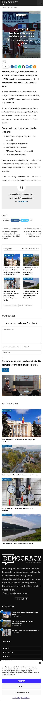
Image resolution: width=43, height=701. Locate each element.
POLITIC (7, 648)
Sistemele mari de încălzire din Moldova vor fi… (26, 630)
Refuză (21, 687)
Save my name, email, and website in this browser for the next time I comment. (21, 363)
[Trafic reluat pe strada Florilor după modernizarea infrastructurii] (31, 260)
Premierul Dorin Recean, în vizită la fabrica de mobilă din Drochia (32, 234)
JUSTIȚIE (7, 656)
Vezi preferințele (21, 692)
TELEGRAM (22, 202)
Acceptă (21, 681)
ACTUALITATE (21, 15)
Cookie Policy (16, 698)
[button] (40, 663)
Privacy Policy (25, 698)
